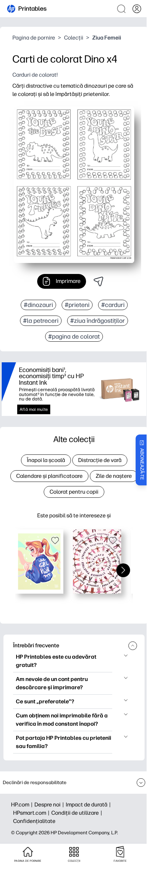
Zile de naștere (114, 476)
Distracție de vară (99, 460)
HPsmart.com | (32, 813)
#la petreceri (41, 320)
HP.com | (22, 804)
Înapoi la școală (46, 460)
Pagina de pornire (33, 37)
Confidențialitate (34, 821)
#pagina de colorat (74, 336)
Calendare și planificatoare (49, 476)
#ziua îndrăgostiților (97, 320)
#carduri (113, 305)
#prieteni (77, 305)
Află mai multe (34, 409)
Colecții (73, 37)
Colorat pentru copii (74, 491)
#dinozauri (38, 305)
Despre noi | (50, 804)
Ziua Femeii (106, 37)
